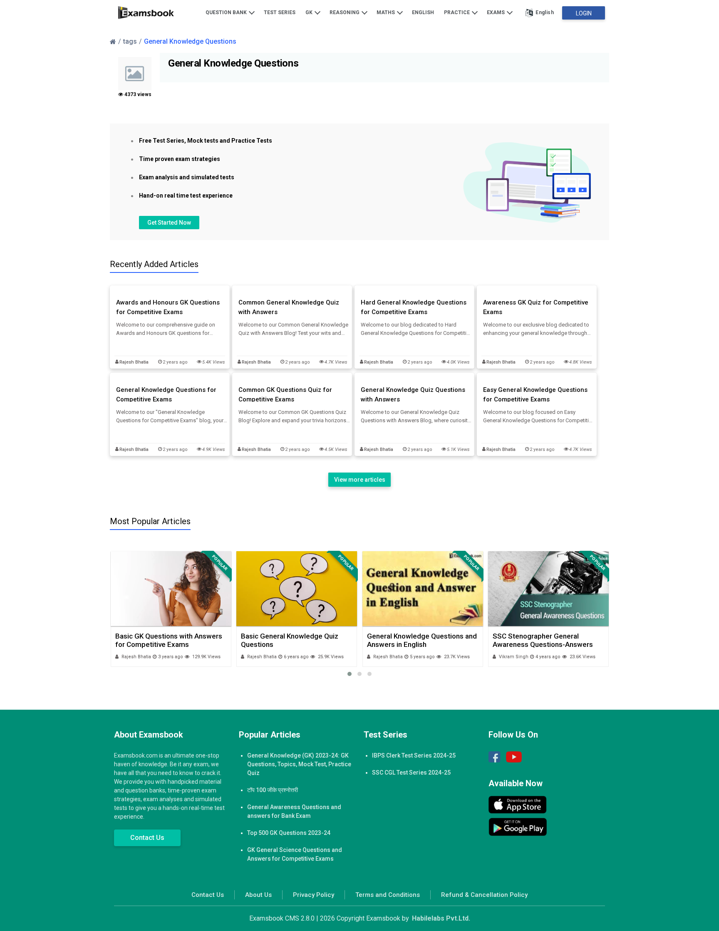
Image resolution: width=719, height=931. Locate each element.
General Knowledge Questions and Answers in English (422, 640)
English (423, 12)
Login (584, 13)
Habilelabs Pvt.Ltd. (441, 918)
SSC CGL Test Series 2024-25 (411, 772)
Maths (386, 12)
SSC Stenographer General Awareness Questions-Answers (543, 640)
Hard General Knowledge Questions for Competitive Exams (413, 307)
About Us (258, 895)
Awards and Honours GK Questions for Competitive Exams (168, 307)
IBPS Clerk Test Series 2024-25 (414, 755)
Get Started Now (169, 222)
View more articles (359, 479)
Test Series (279, 12)
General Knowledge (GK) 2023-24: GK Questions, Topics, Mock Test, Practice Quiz (299, 764)
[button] (350, 674)
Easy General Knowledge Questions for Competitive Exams (535, 394)
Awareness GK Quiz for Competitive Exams (535, 307)
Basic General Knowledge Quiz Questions (289, 640)
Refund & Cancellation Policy (484, 895)
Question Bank (227, 12)
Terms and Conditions (387, 895)
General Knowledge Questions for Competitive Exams (166, 394)
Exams (496, 12)
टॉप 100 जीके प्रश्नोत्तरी (272, 790)
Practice (457, 12)
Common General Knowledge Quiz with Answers (288, 307)
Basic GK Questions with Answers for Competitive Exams (168, 640)
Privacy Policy (313, 895)
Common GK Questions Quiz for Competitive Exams (285, 394)
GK (309, 12)
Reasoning (345, 12)
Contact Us (147, 838)
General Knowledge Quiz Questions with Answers (413, 394)
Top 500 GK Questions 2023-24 (288, 832)
